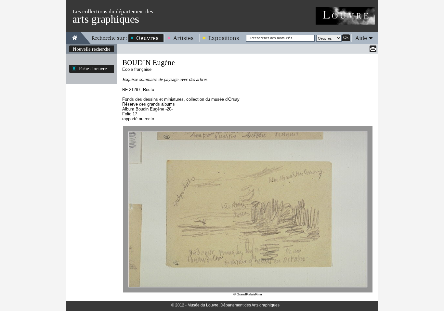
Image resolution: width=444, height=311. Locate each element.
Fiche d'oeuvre (93, 68)
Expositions (223, 38)
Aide (361, 38)
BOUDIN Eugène (148, 62)
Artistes (183, 38)
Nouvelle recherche (92, 49)
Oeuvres (147, 38)
